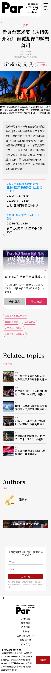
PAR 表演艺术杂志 (25, 609)
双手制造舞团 (11, 322)
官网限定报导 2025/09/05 (25, 57)
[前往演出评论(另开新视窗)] (25, 524)
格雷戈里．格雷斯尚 (14, 334)
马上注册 (36, 301)
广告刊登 (25, 627)
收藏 (42, 64)
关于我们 (25, 618)
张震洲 (28, 51)
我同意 (43, 659)
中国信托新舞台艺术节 (16, 316)
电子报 (25, 631)
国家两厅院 (25, 640)
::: (39, 4)
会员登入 (14, 301)
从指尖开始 (29, 322)
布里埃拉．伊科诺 (13, 328)
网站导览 (25, 644)
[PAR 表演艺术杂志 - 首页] (19, 8)
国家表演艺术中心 (25, 635)
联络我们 (25, 622)
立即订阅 (25, 576)
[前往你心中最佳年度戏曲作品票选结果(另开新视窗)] (25, 270)
